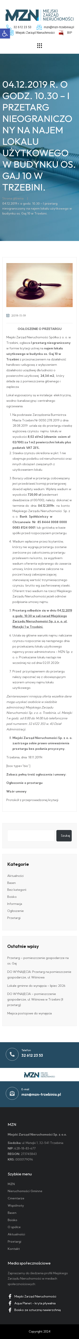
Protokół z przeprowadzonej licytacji (32, 800)
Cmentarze (16, 1198)
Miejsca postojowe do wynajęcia (29, 1013)
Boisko (12, 897)
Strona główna (13, 198)
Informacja (14, 904)
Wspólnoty (16, 1205)
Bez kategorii (16, 890)
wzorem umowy (24, 682)
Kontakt (14, 1249)
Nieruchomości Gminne (25, 1191)
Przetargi (14, 918)
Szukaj (65, 835)
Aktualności (15, 876)
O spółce (14, 1227)
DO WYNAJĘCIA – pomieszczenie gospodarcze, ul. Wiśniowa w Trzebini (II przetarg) (35, 999)
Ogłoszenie (15, 911)
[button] (5, 33)
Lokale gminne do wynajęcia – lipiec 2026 (36, 986)
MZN (11, 1184)
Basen (11, 883)
